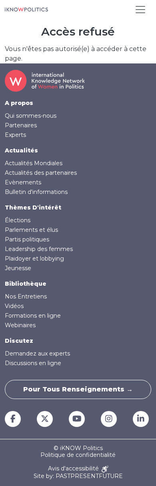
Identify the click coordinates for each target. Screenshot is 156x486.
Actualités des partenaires (41, 172)
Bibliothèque (25, 283)
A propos (19, 103)
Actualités (21, 150)
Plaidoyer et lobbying (34, 258)
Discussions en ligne (33, 363)
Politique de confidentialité (78, 455)
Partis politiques (27, 239)
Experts (15, 134)
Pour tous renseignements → (78, 389)
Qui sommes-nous (30, 115)
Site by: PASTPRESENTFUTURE (78, 476)
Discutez (19, 340)
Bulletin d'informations (36, 192)
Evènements (23, 182)
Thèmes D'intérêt (33, 207)
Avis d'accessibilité (74, 468)
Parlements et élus (31, 229)
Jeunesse (18, 268)
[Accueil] (26, 10)
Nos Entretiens (26, 296)
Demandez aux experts (37, 353)
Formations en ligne (33, 315)
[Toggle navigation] (140, 9)
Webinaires (20, 325)
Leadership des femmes (39, 249)
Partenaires (21, 125)
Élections (17, 220)
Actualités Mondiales (33, 163)
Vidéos (14, 306)
